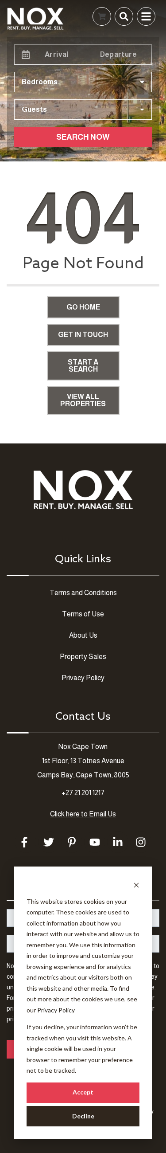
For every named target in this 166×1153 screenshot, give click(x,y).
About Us (83, 635)
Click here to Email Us (83, 814)
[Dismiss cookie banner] (136, 884)
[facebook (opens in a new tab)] (25, 842)
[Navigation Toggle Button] (146, 16)
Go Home (83, 307)
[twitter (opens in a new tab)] (48, 842)
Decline (83, 1116)
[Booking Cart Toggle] (102, 16)
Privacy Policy (56, 1010)
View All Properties (83, 400)
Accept (83, 1092)
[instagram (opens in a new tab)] (140, 842)
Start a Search (83, 365)
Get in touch (83, 334)
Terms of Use (83, 614)
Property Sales (83, 656)
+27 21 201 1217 (83, 792)
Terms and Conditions (83, 592)
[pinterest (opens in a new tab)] (71, 842)
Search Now (83, 137)
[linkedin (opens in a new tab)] (117, 842)
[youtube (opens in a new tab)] (94, 842)
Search (44, 16)
